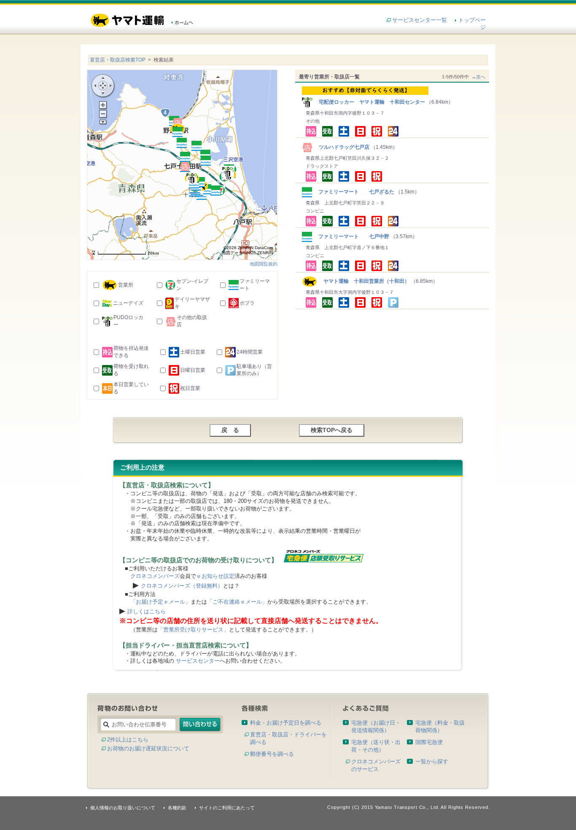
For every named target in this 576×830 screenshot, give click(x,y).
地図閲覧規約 (263, 263)
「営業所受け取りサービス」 (193, 629)
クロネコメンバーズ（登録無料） (182, 586)
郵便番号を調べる (272, 754)
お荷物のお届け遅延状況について (148, 748)
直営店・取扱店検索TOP (117, 60)
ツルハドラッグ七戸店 (341, 147)
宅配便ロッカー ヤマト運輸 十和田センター (369, 102)
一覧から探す (431, 761)
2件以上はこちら (127, 739)
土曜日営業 (192, 352)
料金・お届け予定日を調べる (285, 723)
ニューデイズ (128, 303)
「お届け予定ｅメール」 (160, 602)
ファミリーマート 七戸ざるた (354, 192)
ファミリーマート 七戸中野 (351, 236)
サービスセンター (198, 661)
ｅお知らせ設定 (215, 576)
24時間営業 (250, 352)
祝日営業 (190, 388)
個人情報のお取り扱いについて (122, 807)
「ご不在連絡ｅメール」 (237, 602)
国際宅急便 (429, 742)
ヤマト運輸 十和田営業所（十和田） (363, 281)
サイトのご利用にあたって (227, 807)
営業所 (125, 285)
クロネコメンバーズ (155, 576)
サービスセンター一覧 (419, 20)
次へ (480, 76)
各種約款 (177, 807)
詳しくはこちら (146, 611)
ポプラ (247, 303)
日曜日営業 (192, 370)
